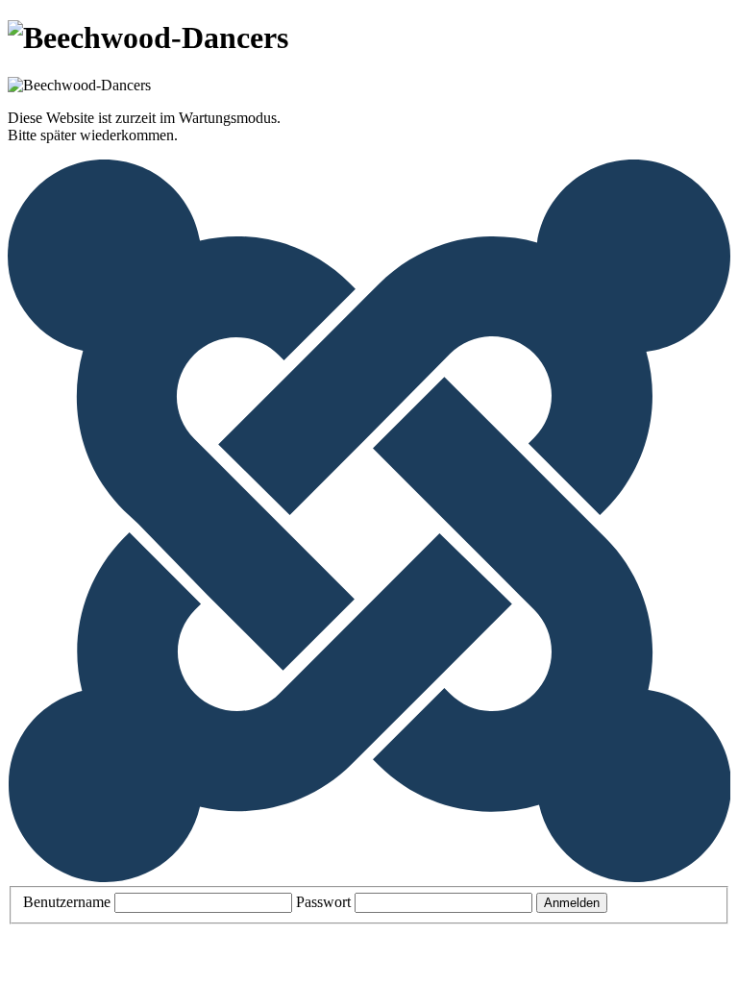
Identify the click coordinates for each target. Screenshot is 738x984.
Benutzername (67, 902)
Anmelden (572, 903)
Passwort (323, 902)
